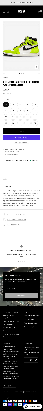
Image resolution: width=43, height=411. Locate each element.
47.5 (35, 123)
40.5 (27, 110)
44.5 (35, 117)
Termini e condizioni (30, 323)
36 (13, 104)
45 (6, 123)
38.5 (6, 110)
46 (20, 123)
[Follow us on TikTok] (36, 359)
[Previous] (4, 73)
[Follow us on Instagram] (31, 359)
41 (35, 110)
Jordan (5, 78)
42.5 (13, 117)
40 (20, 110)
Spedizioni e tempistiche (32, 315)
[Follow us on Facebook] (26, 359)
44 (27, 117)
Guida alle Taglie (29, 327)
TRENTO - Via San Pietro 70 (11, 335)
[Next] (39, 73)
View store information (11, 154)
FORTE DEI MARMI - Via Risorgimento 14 (11, 323)
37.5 (28, 104)
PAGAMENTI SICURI (13, 225)
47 (27, 123)
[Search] (8, 12)
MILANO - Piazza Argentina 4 (8, 317)
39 (13, 110)
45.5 (13, 123)
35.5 (6, 104)
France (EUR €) (8, 386)
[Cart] (39, 12)
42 (6, 117)
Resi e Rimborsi (29, 319)
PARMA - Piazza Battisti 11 (10, 329)
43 (20, 117)
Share (5, 179)
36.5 (20, 104)
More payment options (21, 143)
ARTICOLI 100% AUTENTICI (16, 214)
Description (7, 187)
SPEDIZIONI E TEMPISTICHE (16, 220)
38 (35, 104)
